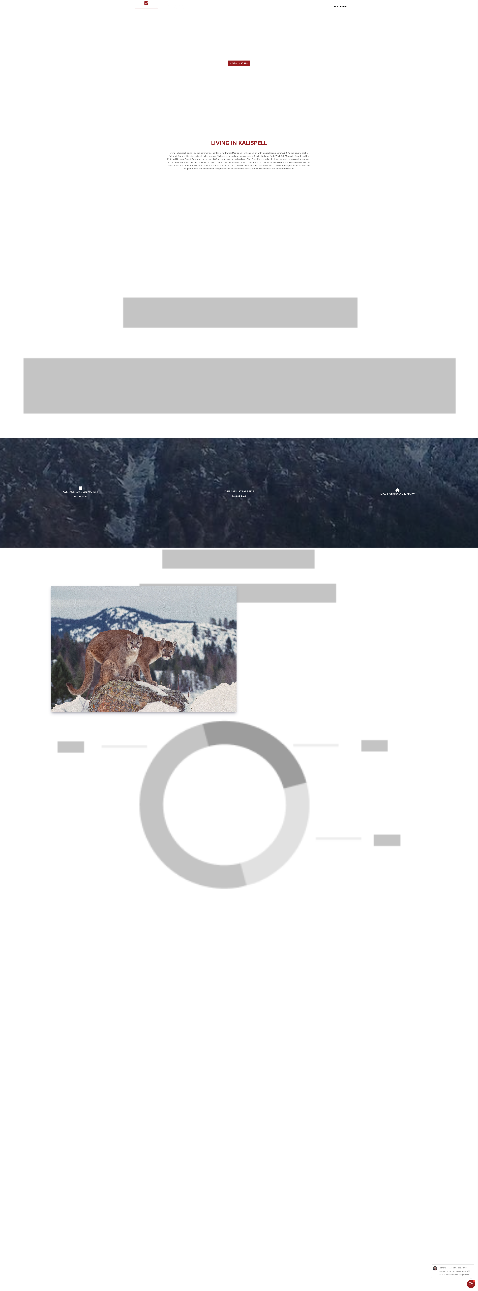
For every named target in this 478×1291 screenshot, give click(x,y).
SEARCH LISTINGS (251, 6)
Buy (281, 6)
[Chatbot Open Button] (471, 1284)
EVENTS (311, 6)
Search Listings (239, 63)
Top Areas (268, 6)
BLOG (301, 6)
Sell (291, 6)
